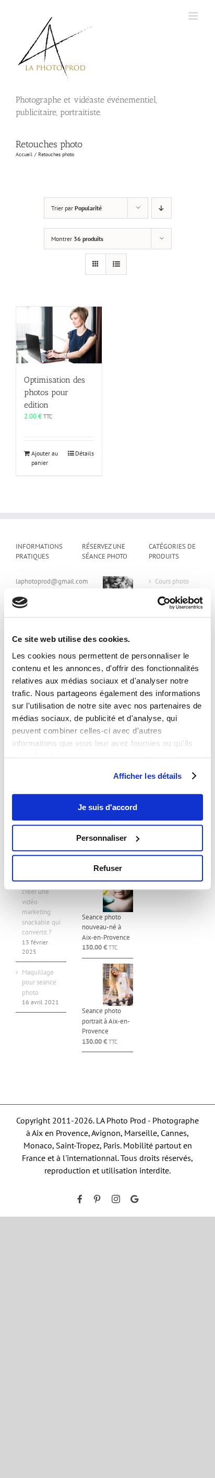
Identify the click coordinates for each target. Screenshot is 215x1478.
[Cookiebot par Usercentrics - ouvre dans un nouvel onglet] (157, 603)
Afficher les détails (147, 776)
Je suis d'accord (107, 807)
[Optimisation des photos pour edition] (59, 335)
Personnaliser (101, 837)
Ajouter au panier (44, 457)
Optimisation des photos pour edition (54, 392)
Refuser (107, 868)
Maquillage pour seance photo (39, 982)
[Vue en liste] (116, 264)
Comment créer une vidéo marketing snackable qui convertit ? (41, 907)
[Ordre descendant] (161, 208)
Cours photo (172, 581)
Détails (84, 453)
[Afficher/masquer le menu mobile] (193, 15)
